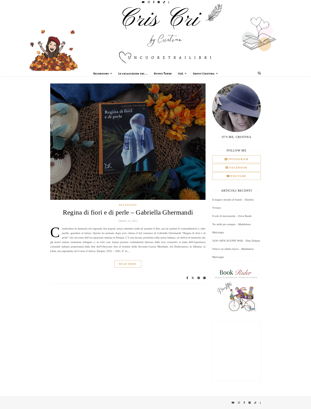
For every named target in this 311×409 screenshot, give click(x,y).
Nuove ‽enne (163, 74)
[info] (168, 2)
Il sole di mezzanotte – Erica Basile (232, 216)
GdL (180, 74)
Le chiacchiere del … (132, 74)
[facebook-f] (154, 2)
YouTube (237, 176)
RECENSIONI (128, 205)
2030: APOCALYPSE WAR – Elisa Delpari (236, 240)
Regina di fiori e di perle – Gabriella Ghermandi (128, 212)
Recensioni (101, 74)
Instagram (237, 159)
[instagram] (149, 2)
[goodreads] (159, 2)
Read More (128, 264)
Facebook (238, 167)
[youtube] (143, 2)
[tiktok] (164, 2)
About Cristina (204, 74)
